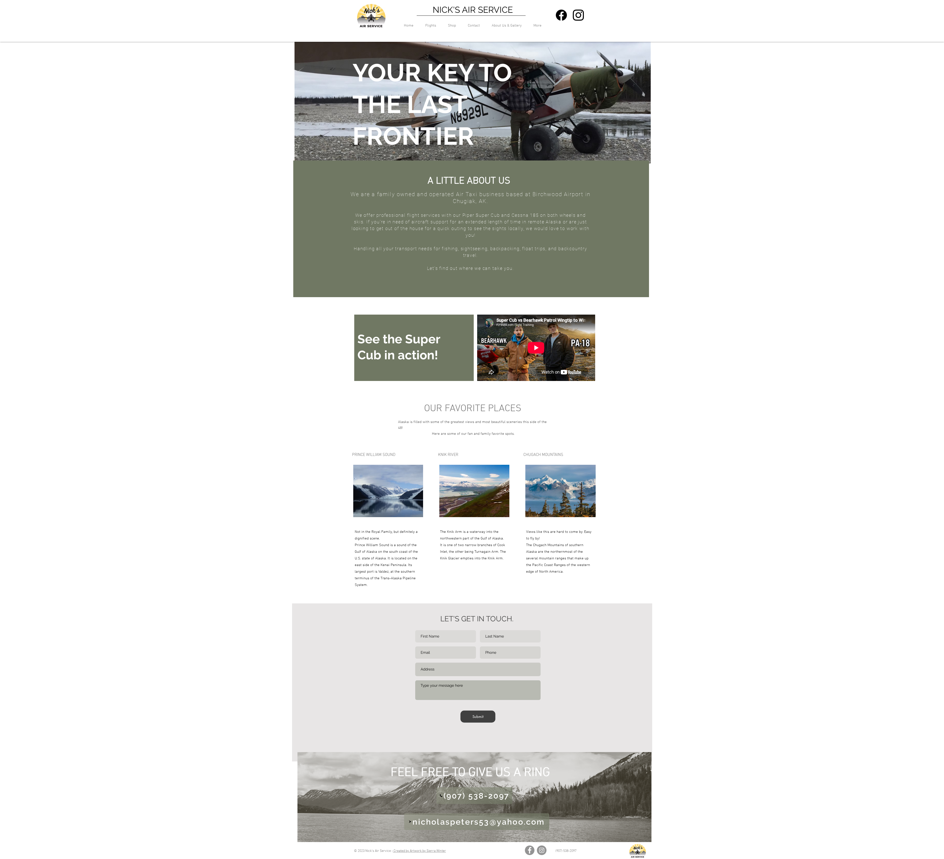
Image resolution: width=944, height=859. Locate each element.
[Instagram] (541, 850)
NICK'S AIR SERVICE (473, 10)
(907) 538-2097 (565, 851)
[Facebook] (529, 850)
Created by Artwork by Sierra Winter (419, 851)
